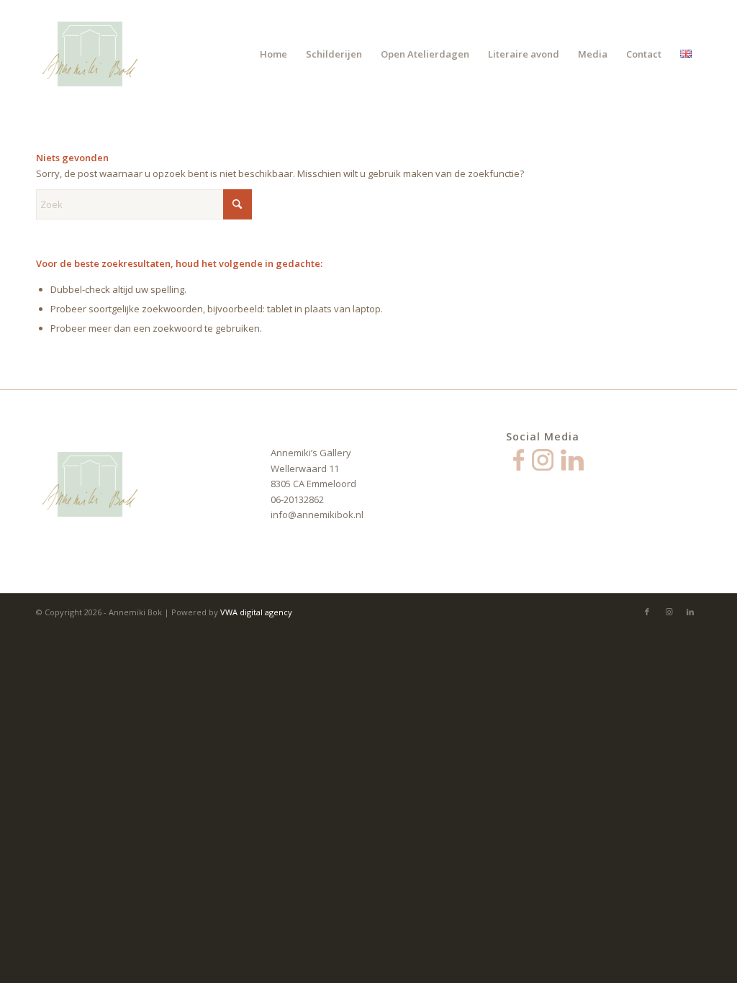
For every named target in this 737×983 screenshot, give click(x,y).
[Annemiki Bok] (90, 54)
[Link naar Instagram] (668, 611)
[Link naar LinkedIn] (690, 611)
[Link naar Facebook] (647, 611)
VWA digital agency (256, 612)
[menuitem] (273, 54)
